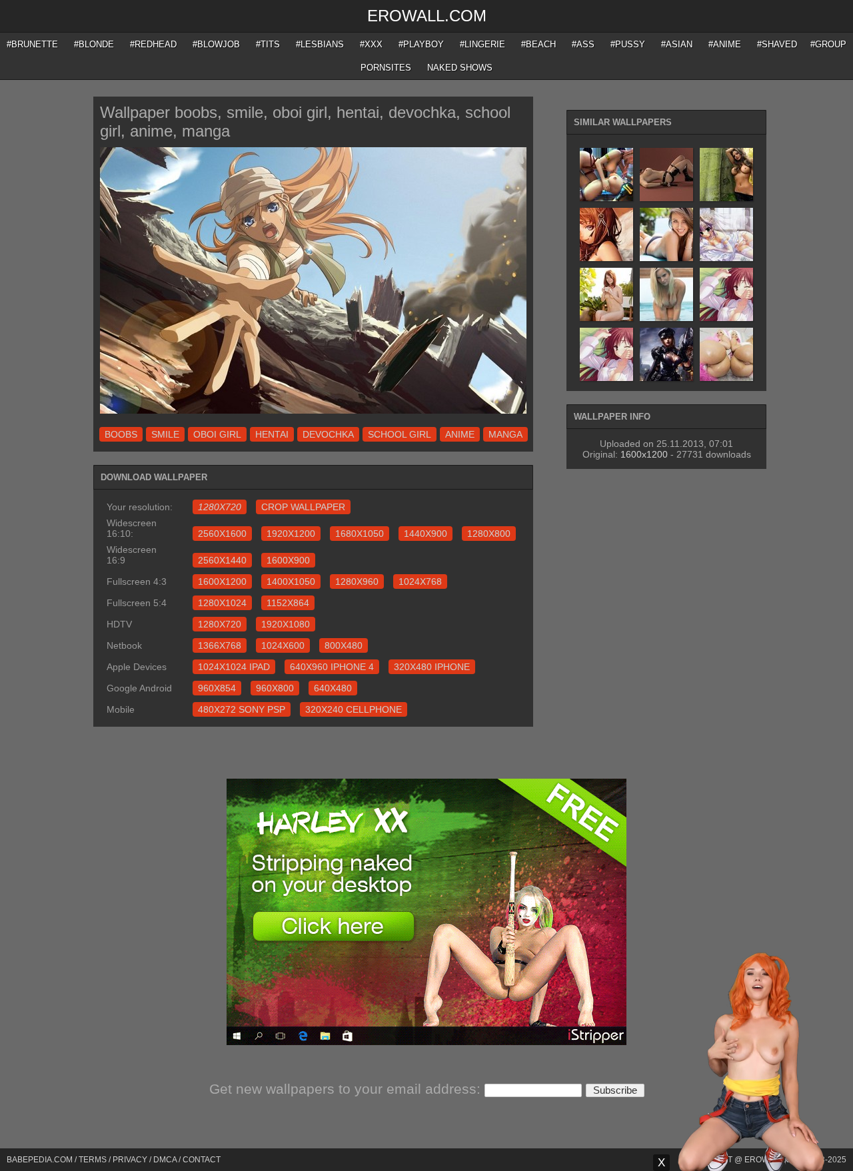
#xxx (371, 44)
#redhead (153, 44)
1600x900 (288, 560)
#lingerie (482, 44)
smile (165, 434)
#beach (538, 44)
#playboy (421, 44)
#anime (724, 44)
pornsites (386, 68)
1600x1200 (222, 581)
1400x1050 (291, 581)
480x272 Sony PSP (241, 709)
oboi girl (217, 434)
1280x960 (357, 581)
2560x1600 (222, 533)
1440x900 (425, 533)
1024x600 (283, 645)
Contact (202, 1159)
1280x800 (488, 533)
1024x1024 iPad (234, 666)
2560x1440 (222, 560)
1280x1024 (222, 602)
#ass (583, 44)
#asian (676, 44)
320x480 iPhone (432, 666)
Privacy (130, 1159)
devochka (328, 434)
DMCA (165, 1159)
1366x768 (219, 645)
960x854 (217, 688)
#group (828, 44)
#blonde (94, 44)
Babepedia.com (40, 1159)
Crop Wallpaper (303, 507)
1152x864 (288, 602)
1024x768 (420, 581)
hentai (272, 434)
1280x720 (219, 624)
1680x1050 (359, 533)
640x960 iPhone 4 (332, 666)
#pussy (627, 44)
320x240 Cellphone (353, 709)
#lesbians (320, 44)
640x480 (333, 688)
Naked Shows (459, 68)
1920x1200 (291, 533)
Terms (93, 1159)
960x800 (275, 688)
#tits (268, 44)
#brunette (32, 44)
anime (459, 434)
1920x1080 (285, 624)
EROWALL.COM (426, 16)
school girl (399, 434)
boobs (121, 434)
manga (505, 434)
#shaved (777, 44)
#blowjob (216, 44)
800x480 (344, 645)
